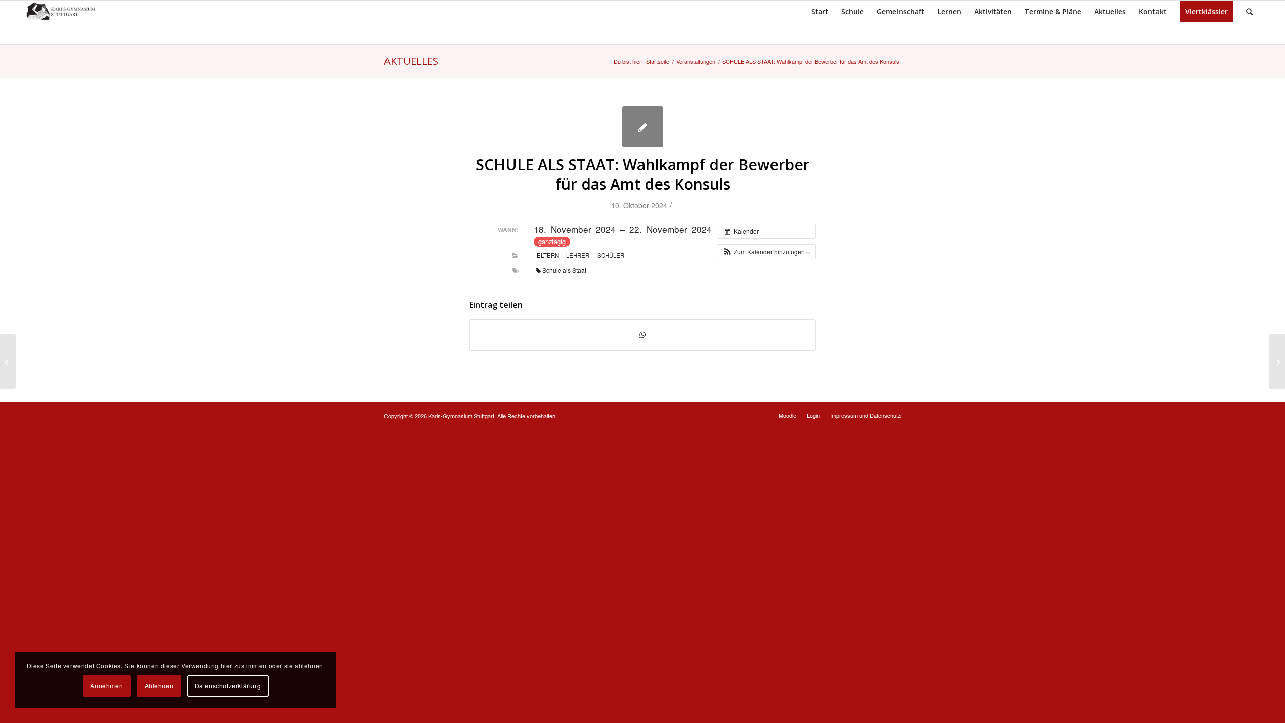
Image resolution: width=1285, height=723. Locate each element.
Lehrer (577, 255)
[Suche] (1249, 12)
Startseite (657, 61)
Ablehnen (159, 685)
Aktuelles (411, 61)
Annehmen (106, 685)
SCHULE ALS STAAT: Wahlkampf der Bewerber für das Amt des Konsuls (643, 174)
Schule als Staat (564, 270)
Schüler (610, 255)
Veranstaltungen (695, 61)
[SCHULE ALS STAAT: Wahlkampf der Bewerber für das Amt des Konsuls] (642, 126)
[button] (766, 252)
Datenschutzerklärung (228, 685)
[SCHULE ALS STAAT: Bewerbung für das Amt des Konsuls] (8, 361)
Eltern (548, 255)
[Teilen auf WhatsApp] (642, 335)
